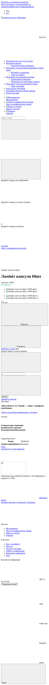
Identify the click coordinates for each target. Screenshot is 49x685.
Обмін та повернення (15, 551)
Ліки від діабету (18, 75)
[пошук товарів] (21, 129)
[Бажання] (24, 191)
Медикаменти (12, 100)
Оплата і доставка (15, 4)
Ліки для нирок (17, 86)
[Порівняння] (21, 169)
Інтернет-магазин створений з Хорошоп (18, 502)
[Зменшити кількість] (21, 362)
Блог (32, 7)
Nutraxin (9, 113)
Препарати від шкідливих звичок (25, 82)
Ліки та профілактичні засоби (18, 104)
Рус (7, 13)
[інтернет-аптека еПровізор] (13, 474)
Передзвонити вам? (9, 584)
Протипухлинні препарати (22, 66)
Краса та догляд (12, 109)
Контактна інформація (20, 7)
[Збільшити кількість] (21, 385)
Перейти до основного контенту (15, 2)
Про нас (4, 4)
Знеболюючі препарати (21, 79)
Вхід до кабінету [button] (13, 544)
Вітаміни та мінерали (20, 72)
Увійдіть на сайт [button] (8, 349)
